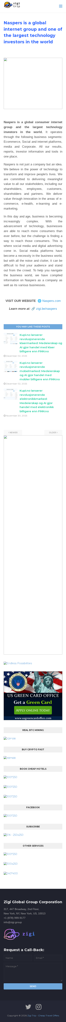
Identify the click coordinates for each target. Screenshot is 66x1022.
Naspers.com (51, 301)
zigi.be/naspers (46, 308)
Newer (14, 432)
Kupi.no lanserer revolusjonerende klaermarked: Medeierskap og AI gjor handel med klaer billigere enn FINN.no (41, 343)
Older (52, 432)
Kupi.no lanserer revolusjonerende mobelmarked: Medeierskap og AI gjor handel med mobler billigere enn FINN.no (40, 371)
